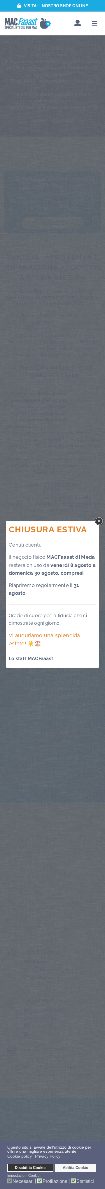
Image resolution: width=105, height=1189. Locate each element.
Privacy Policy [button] (47, 1156)
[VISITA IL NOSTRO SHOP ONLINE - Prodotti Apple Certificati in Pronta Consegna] (52, 6)
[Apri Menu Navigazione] (95, 23)
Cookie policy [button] (19, 1156)
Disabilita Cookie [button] (30, 1168)
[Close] (99, 521)
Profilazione (55, 1181)
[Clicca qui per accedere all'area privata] (77, 23)
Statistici (85, 1181)
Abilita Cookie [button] (75, 1168)
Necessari (23, 1181)
